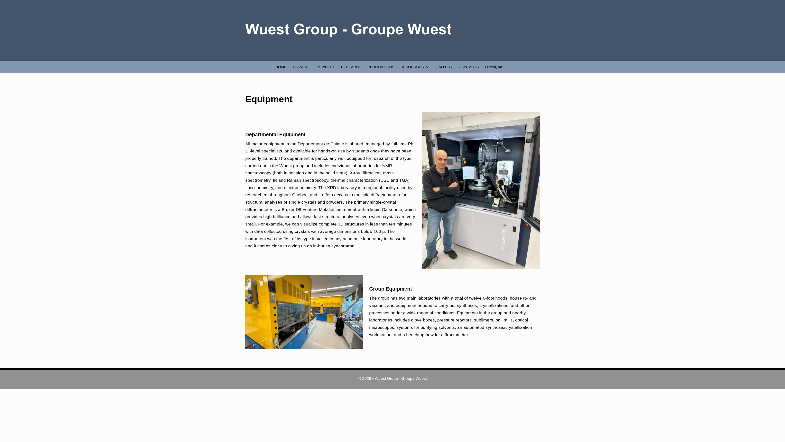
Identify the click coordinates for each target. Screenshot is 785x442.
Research (351, 67)
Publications (381, 67)
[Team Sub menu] (306, 67)
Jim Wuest (325, 67)
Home (280, 67)
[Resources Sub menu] (428, 67)
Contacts (469, 67)
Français (494, 67)
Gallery (444, 67)
